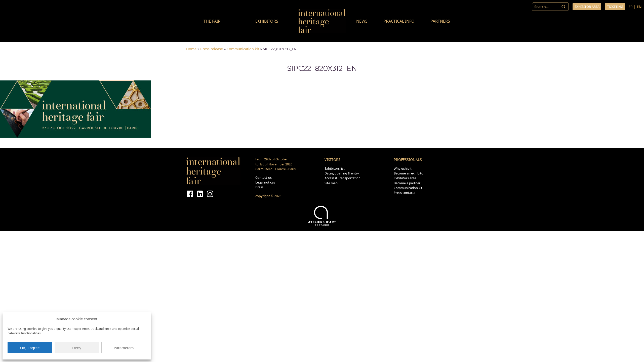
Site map (331, 183)
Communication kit (243, 49)
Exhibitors (266, 21)
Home (191, 49)
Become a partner (407, 183)
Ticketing (615, 6)
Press (259, 187)
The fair (212, 21)
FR (631, 6)
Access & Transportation (342, 178)
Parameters (124, 347)
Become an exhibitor (409, 173)
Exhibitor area (587, 6)
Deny (76, 347)
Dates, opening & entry (342, 173)
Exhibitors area (405, 178)
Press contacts (404, 192)
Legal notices (265, 182)
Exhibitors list (335, 168)
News (362, 21)
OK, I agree (29, 347)
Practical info (399, 21)
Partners (440, 21)
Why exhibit (403, 168)
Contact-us (263, 177)
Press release (211, 49)
